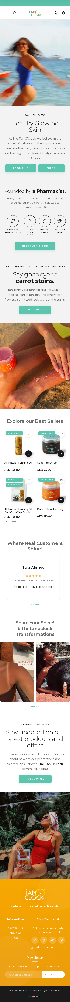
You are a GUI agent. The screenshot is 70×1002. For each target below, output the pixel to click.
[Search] (14, 12)
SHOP (51, 168)
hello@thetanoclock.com (50, 947)
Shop (15, 937)
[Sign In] (55, 12)
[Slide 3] (38, 604)
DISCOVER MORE (35, 246)
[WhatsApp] (61, 940)
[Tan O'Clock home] (35, 13)
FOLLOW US (35, 779)
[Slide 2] (36, 604)
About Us (15, 932)
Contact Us (15, 927)
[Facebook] (43, 940)
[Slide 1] (33, 604)
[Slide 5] (41, 706)
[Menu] (6, 12)
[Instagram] (34, 940)
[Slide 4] (38, 706)
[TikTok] (52, 940)
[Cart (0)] (63, 12)
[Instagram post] (17, 672)
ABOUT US (21, 168)
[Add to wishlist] (29, 434)
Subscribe (53, 974)
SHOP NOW (35, 309)
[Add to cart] (28, 453)
